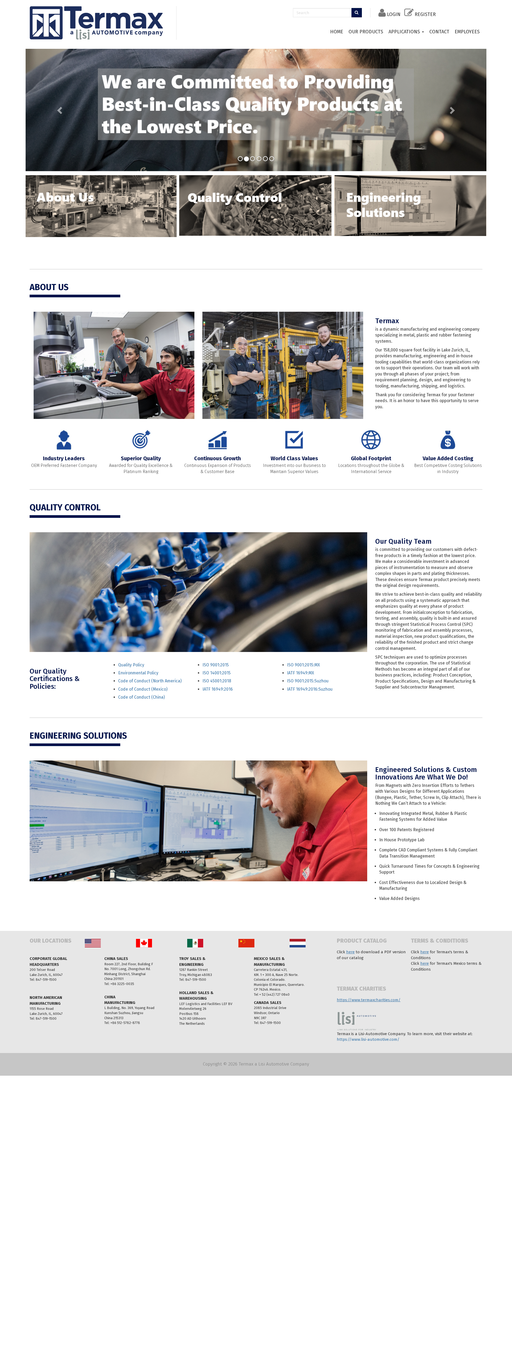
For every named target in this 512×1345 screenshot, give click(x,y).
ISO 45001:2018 (216, 680)
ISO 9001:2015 (215, 664)
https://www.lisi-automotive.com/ (368, 1038)
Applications (405, 32)
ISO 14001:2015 (216, 672)
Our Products (366, 32)
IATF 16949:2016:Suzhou (310, 688)
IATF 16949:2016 (217, 688)
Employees (467, 32)
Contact (439, 32)
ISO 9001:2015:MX (303, 664)
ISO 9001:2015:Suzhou (308, 680)
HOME (336, 32)
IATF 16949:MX (300, 672)
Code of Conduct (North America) (150, 680)
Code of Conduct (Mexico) (142, 688)
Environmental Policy (138, 672)
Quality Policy (131, 664)
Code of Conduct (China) (141, 696)
